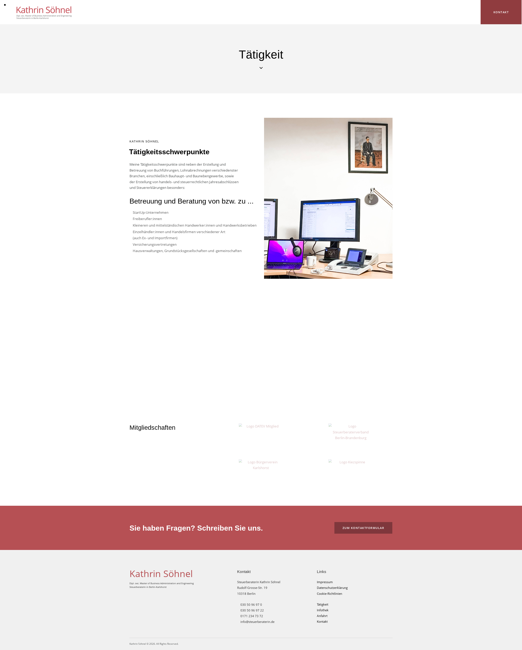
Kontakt (322, 621)
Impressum (325, 582)
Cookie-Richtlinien (329, 594)
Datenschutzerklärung (332, 588)
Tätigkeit (322, 604)
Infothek (322, 610)
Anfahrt (322, 616)
